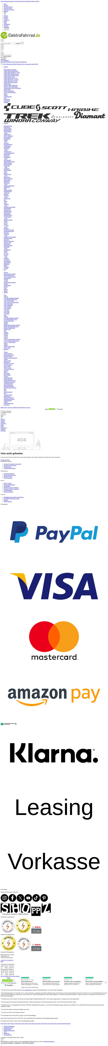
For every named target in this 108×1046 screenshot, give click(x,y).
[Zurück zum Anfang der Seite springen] (2, 1039)
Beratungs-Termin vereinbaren (11, 489)
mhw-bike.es (18, 1023)
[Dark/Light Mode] (6, 29)
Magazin (6, 11)
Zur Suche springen (19, 1)
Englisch (6, 17)
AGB (5, 1032)
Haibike (15, 407)
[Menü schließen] (4, 68)
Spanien (6, 18)
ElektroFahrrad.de (65, 1023)
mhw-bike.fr (25, 1023)
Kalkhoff (19, 407)
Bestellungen (23, 62)
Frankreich (6, 20)
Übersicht (3, 62)
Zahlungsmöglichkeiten (9, 468)
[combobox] (8, 43)
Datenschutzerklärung (9, 1030)
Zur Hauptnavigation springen (31, 1)
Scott (11, 407)
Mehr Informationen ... (49, 1041)
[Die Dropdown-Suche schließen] (22, 43)
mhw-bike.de (4, 1023)
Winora (24, 407)
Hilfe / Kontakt (7, 483)
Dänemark (6, 27)
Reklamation (7, 486)
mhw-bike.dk (57, 1023)
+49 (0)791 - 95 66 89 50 (7, 960)
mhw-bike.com (11, 1023)
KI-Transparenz (8, 1034)
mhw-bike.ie (38, 1023)
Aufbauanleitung (8, 490)
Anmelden (3, 59)
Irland (5, 23)
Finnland (6, 25)
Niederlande (7, 24)
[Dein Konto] (2, 53)
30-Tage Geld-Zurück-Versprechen (12, 464)
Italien (5, 21)
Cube (8, 407)
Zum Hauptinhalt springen (7, 1)
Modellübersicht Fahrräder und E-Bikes (14, 497)
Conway (28, 407)
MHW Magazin (8, 501)
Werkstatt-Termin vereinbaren (11, 487)
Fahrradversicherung (9, 473)
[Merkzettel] (2, 51)
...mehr (5, 133)
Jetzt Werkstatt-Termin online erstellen (10, 976)
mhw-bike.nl (44, 1023)
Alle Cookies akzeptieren (28, 1043)
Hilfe (5, 4)
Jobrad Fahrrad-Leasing (10, 475)
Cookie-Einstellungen (9, 1026)
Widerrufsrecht (7, 1029)
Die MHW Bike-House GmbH (11, 498)
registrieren (6, 60)
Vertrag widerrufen (8, 492)
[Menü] (2, 40)
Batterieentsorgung (8, 1027)
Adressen (17, 62)
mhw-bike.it (32, 1023)
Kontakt (6, 5)
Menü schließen (7, 56)
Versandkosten (7, 467)
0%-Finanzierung (8, 7)
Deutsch (6, 15)
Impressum (6, 1033)
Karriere (6, 500)
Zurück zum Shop (5, 460)
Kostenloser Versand (9, 9)
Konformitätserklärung (9, 484)
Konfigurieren (18, 1043)
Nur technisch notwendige (7, 1043)
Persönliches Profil (10, 62)
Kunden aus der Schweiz (10, 465)
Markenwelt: (4, 407)
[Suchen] (2, 48)
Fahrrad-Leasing (8, 8)
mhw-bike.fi (51, 1023)
